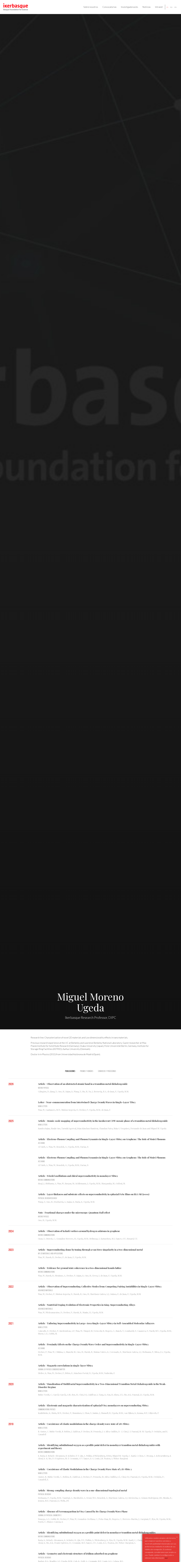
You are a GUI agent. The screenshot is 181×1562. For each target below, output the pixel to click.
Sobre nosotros (90, 7)
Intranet (159, 7)
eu (171, 7)
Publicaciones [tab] (70, 1071)
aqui (166, 1558)
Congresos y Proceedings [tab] (107, 1071)
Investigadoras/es (129, 7)
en (176, 7)
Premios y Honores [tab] (86, 1071)
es (167, 7)
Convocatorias (109, 7)
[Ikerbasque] (15, 7)
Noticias (146, 7)
